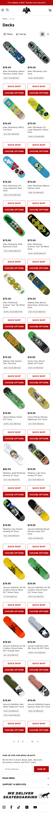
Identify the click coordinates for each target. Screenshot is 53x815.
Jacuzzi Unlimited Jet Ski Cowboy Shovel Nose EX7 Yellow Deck (14, 589)
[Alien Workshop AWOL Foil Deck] (14, 108)
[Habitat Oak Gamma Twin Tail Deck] (14, 342)
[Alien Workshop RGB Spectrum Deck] (14, 225)
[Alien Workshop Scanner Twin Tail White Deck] (14, 284)
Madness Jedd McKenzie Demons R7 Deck (14, 474)
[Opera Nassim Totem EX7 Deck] (14, 398)
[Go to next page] (38, 741)
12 (32, 741)
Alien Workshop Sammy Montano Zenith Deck (14, 72)
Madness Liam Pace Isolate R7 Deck (37, 474)
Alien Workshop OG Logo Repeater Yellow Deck (38, 129)
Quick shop (14, 86)
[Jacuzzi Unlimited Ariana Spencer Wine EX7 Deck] (39, 685)
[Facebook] (11, 807)
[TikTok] (18, 807)
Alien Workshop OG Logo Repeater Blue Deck (12, 188)
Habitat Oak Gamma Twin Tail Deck (12, 362)
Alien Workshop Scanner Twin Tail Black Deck (38, 246)
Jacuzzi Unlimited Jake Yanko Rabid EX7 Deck (13, 705)
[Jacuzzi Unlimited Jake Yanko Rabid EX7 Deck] (14, 685)
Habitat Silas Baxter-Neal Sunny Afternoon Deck (38, 305)
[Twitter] (27, 807)
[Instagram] (3, 807)
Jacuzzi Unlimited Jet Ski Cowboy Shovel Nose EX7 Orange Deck (14, 648)
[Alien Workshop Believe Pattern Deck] (39, 167)
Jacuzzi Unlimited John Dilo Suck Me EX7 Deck (38, 647)
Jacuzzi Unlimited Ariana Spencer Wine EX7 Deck (39, 705)
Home (4, 19)
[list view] (48, 34)
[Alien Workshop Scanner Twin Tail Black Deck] (39, 225)
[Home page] (26, 10)
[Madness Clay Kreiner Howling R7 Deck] (14, 510)
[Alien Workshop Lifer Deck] (39, 52)
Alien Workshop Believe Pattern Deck (38, 187)
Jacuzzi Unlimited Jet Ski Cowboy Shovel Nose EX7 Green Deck (39, 589)
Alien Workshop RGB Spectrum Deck (12, 245)
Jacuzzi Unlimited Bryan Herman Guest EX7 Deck (38, 531)
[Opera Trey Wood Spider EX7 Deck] (39, 342)
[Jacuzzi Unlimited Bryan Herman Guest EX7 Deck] (39, 510)
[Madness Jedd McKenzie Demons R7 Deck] (14, 454)
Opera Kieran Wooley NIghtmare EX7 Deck (38, 418)
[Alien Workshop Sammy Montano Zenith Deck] (14, 52)
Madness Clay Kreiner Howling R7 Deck (13, 530)
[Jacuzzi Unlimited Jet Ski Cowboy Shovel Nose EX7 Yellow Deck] (14, 568)
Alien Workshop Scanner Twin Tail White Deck (14, 305)
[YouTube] (35, 807)
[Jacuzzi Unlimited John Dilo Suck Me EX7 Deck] (39, 627)
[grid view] (42, 34)
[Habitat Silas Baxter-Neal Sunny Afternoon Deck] (39, 284)
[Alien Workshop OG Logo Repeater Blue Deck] (14, 167)
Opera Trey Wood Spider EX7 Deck (36, 362)
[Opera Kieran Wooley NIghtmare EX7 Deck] (39, 398)
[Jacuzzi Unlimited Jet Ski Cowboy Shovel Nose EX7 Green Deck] (39, 568)
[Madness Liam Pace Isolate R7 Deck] (39, 454)
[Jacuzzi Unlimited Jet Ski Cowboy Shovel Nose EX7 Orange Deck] (14, 627)
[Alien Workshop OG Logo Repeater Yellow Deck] (39, 108)
